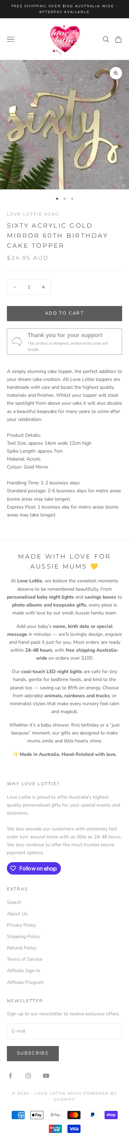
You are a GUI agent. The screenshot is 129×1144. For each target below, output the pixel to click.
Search (14, 902)
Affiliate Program (25, 982)
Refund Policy (21, 948)
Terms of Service (24, 959)
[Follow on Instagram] (28, 1075)
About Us (17, 913)
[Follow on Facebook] (10, 1075)
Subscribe (33, 1053)
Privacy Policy (21, 925)
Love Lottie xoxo (33, 214)
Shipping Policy (23, 936)
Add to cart (64, 313)
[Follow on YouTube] (46, 1075)
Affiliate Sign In (23, 970)
